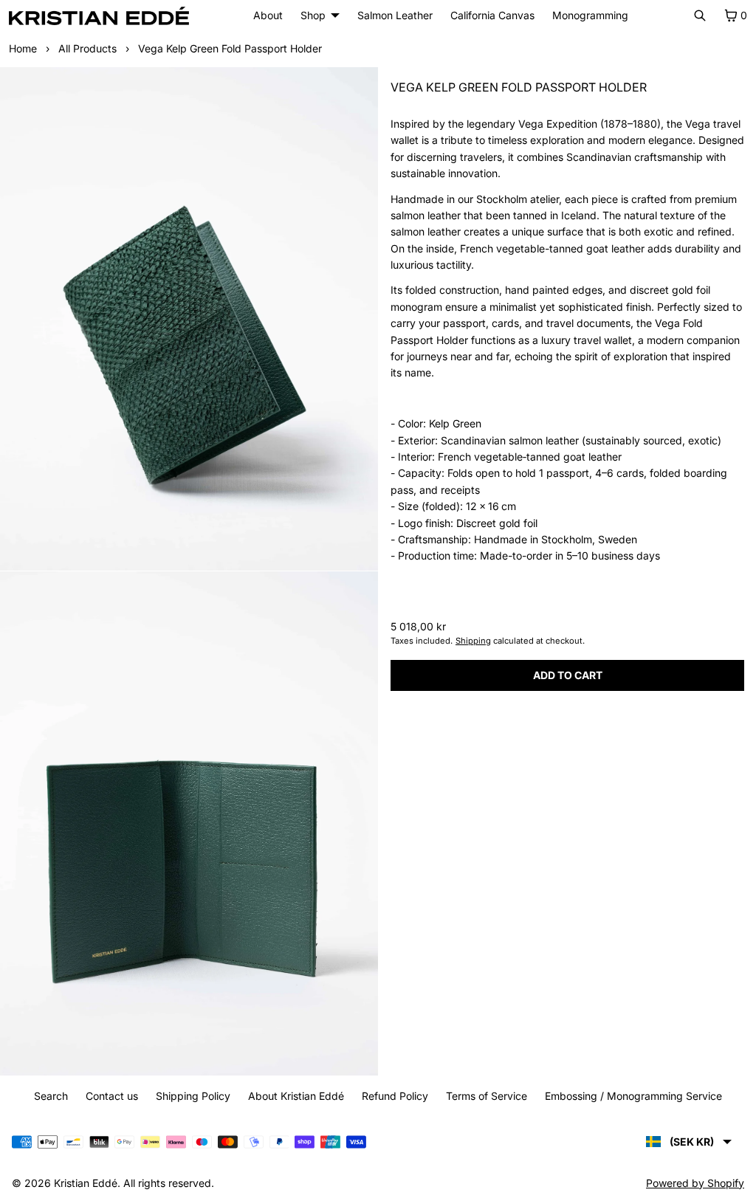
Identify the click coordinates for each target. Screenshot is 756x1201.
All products (87, 48)
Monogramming (587, 15)
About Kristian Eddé (292, 1096)
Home (23, 48)
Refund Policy (391, 1096)
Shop (309, 15)
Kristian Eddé (85, 1183)
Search (47, 1096)
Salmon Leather (391, 15)
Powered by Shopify (688, 1183)
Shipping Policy (189, 1096)
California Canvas (489, 15)
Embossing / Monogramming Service (629, 1096)
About (268, 15)
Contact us (108, 1096)
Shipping (469, 641)
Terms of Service (482, 1096)
